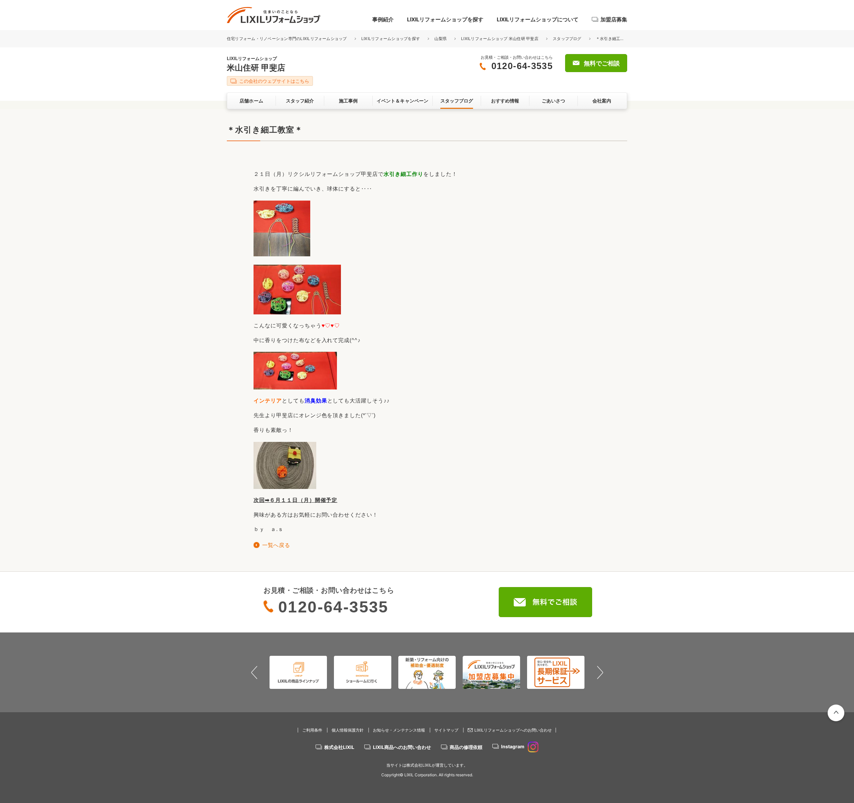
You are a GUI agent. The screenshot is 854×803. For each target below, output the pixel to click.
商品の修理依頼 (466, 747)
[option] (298, 672)
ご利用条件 (312, 730)
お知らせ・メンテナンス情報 (399, 730)
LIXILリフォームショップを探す (445, 19)
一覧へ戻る (276, 545)
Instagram (512, 746)
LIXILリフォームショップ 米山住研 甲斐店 (499, 38)
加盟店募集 (613, 19)
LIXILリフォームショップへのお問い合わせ (513, 730)
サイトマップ (446, 730)
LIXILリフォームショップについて (537, 19)
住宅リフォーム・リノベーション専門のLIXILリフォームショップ (287, 38)
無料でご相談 (602, 63)
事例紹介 (383, 19)
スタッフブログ (567, 38)
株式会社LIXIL (339, 747)
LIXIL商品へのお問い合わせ (402, 747)
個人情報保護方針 (348, 730)
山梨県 (440, 38)
